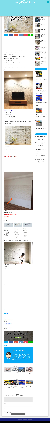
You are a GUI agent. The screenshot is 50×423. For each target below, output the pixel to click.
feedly (18, 337)
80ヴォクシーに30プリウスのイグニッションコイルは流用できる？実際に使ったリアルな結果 (14, 386)
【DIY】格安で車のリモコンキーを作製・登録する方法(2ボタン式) (43, 58)
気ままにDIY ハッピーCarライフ (25, 2)
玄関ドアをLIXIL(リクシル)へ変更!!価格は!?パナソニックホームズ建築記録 (29, 373)
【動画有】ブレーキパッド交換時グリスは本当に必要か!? (43, 41)
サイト (5, 408)
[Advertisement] (25, 10)
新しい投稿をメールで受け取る (8, 412)
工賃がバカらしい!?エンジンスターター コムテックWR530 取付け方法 (43, 52)
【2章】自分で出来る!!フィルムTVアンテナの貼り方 (43, 30)
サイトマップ (25, 3)
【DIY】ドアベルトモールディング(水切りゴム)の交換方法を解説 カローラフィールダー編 (43, 18)
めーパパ (8, 358)
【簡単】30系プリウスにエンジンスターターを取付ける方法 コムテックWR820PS (43, 62)
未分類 (6, 345)
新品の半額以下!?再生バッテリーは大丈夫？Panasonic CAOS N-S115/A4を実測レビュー (22, 386)
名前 (5, 403)
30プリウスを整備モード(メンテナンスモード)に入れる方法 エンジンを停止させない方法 (43, 47)
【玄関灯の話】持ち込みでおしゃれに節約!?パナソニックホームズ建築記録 (8, 320)
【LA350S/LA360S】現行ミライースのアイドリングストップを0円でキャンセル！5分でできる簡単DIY (7, 386)
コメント (5, 396)
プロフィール (30, 3)
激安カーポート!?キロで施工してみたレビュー (22, 372)
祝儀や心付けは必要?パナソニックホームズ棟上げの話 (7, 373)
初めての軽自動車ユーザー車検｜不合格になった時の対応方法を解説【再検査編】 (29, 386)
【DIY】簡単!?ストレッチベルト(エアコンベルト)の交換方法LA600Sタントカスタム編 (43, 35)
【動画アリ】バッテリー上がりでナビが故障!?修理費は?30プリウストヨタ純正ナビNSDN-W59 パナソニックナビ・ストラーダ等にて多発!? (43, 24)
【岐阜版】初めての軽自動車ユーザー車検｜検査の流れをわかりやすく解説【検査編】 (41, 161)
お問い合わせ (20, 3)
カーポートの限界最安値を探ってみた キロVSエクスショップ (14, 373)
